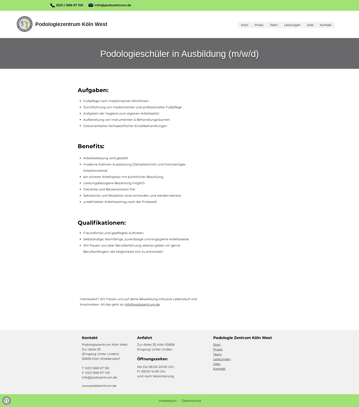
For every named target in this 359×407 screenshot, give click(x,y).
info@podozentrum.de (113, 5)
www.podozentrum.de (99, 386)
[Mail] (90, 5)
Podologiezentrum (58, 24)
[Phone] (52, 5)
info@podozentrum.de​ (142, 304)
